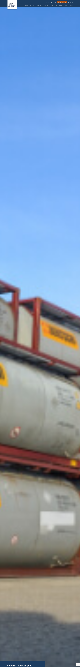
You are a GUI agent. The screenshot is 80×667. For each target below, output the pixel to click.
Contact (71, 5)
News (65, 5)
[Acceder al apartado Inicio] (12, 4)
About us (39, 5)
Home (26, 5)
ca (72, 2)
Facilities (46, 5)
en (70, 2)
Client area (63, 2)
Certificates (59, 5)
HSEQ (52, 5)
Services (32, 5)
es (68, 2)
